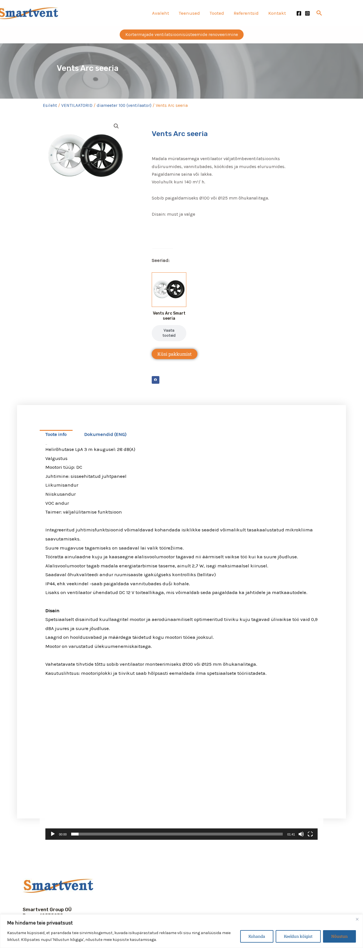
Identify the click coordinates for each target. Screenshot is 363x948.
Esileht (50, 105)
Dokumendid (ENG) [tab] (105, 434)
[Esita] (53, 834)
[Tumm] (301, 834)
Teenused (189, 13)
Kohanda (256, 936)
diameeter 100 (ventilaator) (124, 105)
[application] (181, 763)
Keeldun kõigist (298, 936)
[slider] (177, 834)
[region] (181, 931)
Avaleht (160, 13)
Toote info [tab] (56, 434)
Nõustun (339, 936)
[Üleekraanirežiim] (310, 834)
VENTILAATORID (76, 105)
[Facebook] (298, 13)
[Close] (357, 919)
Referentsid (246, 13)
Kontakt (277, 13)
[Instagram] (307, 13)
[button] (319, 13)
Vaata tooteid (169, 333)
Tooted (217, 13)
